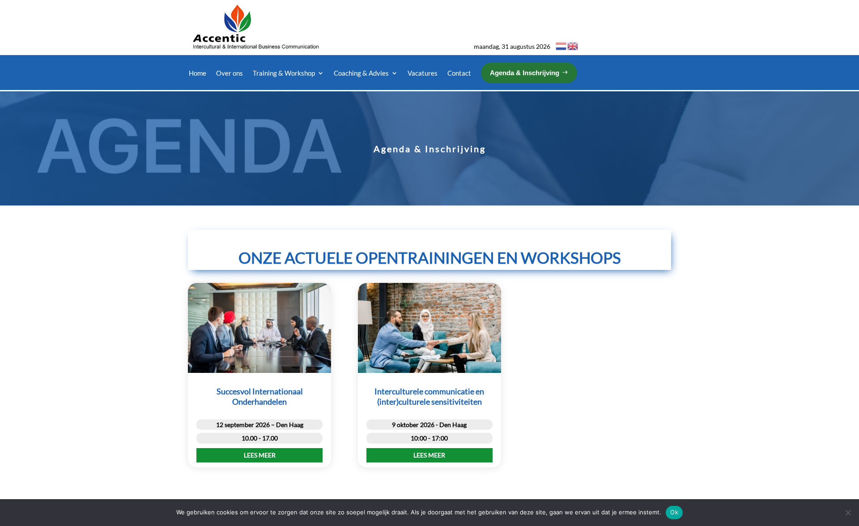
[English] (573, 45)
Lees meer (260, 455)
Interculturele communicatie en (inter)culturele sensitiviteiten (429, 396)
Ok (674, 512)
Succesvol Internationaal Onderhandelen (260, 396)
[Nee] (847, 512)
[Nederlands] (561, 45)
